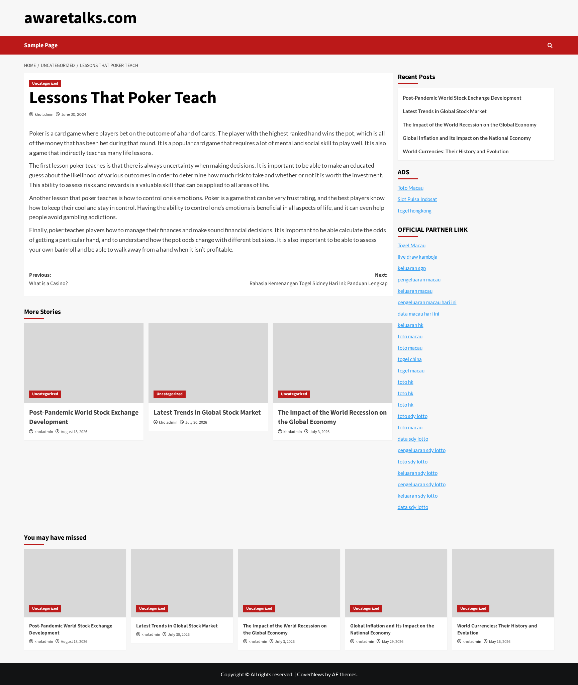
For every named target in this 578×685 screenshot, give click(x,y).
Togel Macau (411, 245)
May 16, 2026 (499, 642)
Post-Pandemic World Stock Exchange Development (462, 98)
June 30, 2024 (74, 114)
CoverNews (310, 674)
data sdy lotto (413, 507)
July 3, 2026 (319, 432)
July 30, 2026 (196, 422)
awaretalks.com (80, 18)
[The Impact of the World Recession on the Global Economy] (332, 363)
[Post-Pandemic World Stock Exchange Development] (83, 363)
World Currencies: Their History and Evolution (456, 151)
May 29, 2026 (392, 642)
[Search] (550, 45)
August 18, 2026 (74, 432)
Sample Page (41, 45)
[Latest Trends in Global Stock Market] (208, 363)
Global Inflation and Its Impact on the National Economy (467, 138)
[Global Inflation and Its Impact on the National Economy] (396, 583)
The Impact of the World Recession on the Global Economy (332, 417)
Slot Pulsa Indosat (417, 199)
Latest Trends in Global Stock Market (207, 412)
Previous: (48, 279)
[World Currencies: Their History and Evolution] (503, 583)
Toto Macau (410, 188)
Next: (319, 279)
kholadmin (44, 114)
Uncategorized (45, 83)
